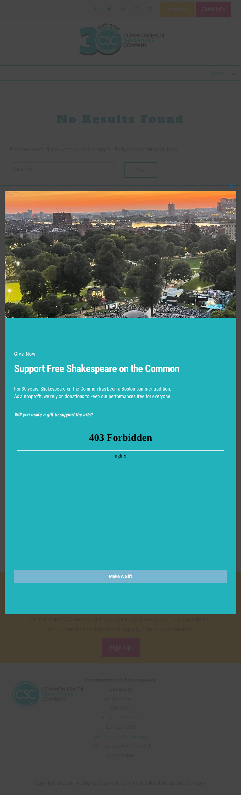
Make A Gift (120, 576)
